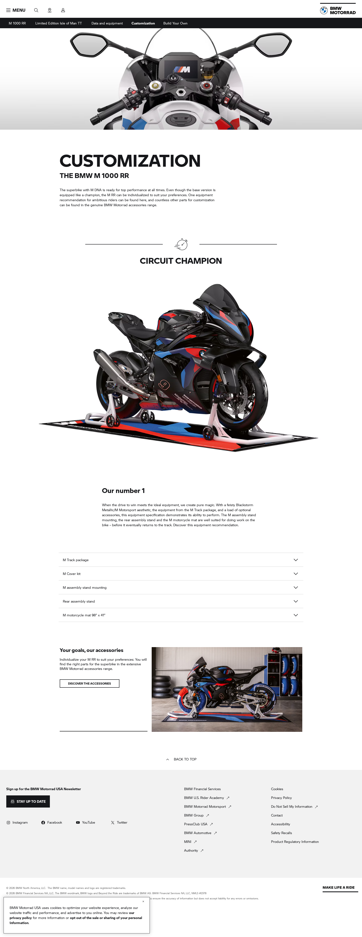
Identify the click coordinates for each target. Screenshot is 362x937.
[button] (15, 10)
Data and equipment (107, 23)
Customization (143, 23)
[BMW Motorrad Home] (338, 10)
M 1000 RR (17, 23)
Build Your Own (175, 23)
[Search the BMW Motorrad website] (36, 9)
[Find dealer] (49, 9)
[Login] (63, 9)
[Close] (143, 901)
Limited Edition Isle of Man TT (58, 23)
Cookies (277, 789)
